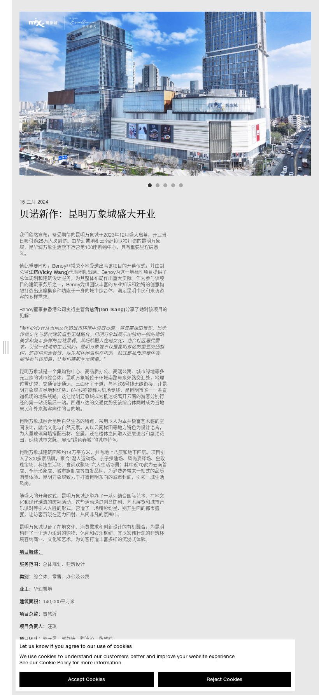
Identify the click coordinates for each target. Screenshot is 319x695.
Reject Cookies (224, 679)
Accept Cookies (86, 679)
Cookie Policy (55, 662)
